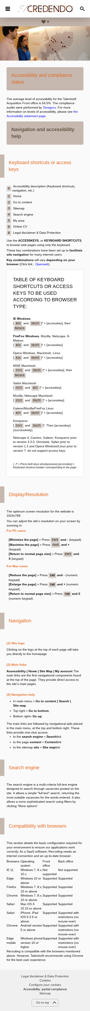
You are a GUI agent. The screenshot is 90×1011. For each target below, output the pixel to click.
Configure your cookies (45, 984)
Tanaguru (49, 107)
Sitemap (45, 993)
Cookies (45, 980)
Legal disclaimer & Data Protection (45, 976)
